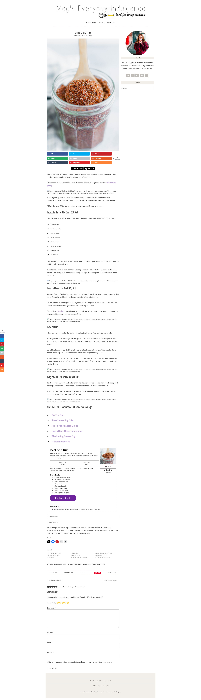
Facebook (68, 572)
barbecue (73, 564)
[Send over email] (2, 348)
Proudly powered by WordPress (91, 692)
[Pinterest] (142, 75)
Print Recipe (90, 168)
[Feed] (128, 75)
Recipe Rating (51, 603)
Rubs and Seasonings (57, 564)
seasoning (101, 564)
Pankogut (117, 692)
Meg (90, 36)
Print (109, 467)
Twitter (83, 572)
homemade (87, 564)
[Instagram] (146, 75)
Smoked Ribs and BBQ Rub (103, 553)
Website (50, 652)
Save (98, 573)
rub (94, 564)
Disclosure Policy (100, 681)
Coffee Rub (74, 553)
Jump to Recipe (78, 168)
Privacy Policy (100, 686)
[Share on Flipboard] (2, 365)
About (101, 23)
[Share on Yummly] (2, 357)
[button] (105, 470)
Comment (51, 608)
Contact (111, 23)
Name (50, 632)
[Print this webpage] (2, 353)
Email (50, 642)
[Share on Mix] (2, 369)
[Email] (133, 75)
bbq (79, 564)
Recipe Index (91, 23)
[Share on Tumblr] (2, 361)
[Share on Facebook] (2, 336)
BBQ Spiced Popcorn (54, 553)
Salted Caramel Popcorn (110, 580)
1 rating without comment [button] (76, 587)
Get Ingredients (63, 498)
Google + (112, 572)
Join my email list (53, 522)
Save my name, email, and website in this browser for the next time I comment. (80, 662)
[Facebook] (137, 75)
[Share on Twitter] (2, 340)
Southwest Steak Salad (55, 580)
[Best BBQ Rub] (83, 150)
